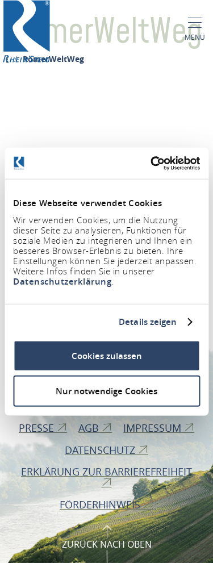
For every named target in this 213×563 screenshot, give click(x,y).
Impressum (153, 428)
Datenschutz (101, 450)
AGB (90, 428)
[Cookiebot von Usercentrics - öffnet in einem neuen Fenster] (151, 163)
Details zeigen (148, 322)
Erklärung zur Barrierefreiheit (106, 471)
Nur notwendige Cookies (106, 391)
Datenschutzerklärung (62, 281)
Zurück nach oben (107, 544)
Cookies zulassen (107, 355)
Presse (38, 428)
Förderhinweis (101, 504)
